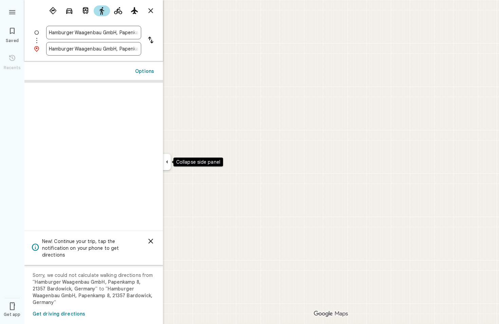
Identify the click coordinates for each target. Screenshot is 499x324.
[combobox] (93, 32)
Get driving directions (59, 314)
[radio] (53, 11)
